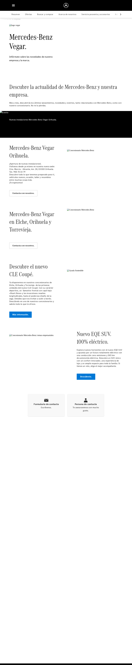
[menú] (13, 5)
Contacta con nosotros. (23, 193)
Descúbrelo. (86, 376)
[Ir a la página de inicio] (66, 5)
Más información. (20, 314)
